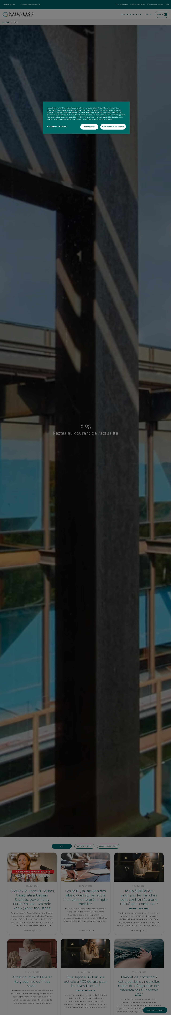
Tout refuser (89, 127)
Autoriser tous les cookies (113, 127)
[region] (86, 118)
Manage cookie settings (57, 126)
